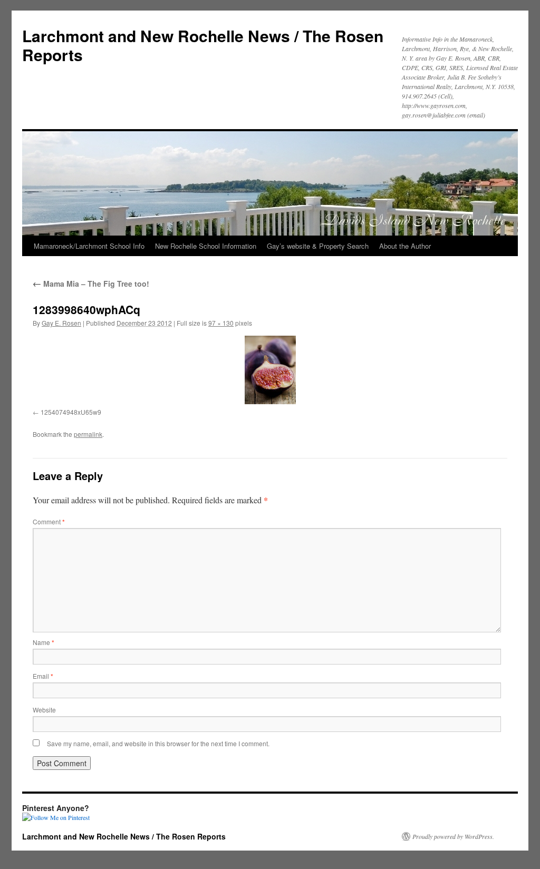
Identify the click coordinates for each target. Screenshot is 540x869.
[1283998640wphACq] (270, 370)
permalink (88, 433)
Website (44, 709)
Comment (49, 521)
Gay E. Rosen (61, 322)
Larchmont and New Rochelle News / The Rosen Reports (202, 45)
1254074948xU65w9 (71, 411)
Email (43, 675)
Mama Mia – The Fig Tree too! (91, 283)
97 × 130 (221, 322)
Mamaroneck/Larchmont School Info (89, 246)
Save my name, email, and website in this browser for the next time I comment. (158, 743)
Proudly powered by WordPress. (453, 836)
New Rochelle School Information (205, 246)
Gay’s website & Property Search (318, 246)
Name (43, 642)
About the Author (405, 246)
